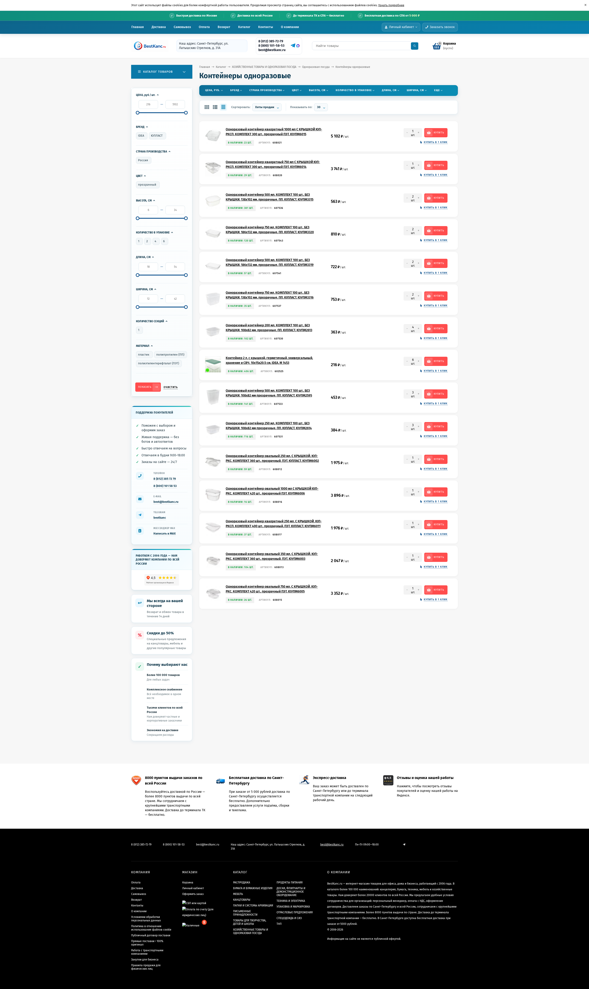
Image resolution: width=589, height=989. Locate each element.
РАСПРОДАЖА (241, 882)
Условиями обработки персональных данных (146, 918)
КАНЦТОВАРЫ (241, 899)
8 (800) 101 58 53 (165, 486)
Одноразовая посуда (316, 67)
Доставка (159, 27)
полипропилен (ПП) (170, 354)
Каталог (244, 27)
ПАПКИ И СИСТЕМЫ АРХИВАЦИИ (253, 905)
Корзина (187, 882)
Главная (137, 27)
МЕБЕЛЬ (238, 894)
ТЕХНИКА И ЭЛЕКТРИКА (291, 901)
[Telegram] (292, 45)
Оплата (204, 27)
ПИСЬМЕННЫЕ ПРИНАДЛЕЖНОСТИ (245, 913)
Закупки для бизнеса (145, 959)
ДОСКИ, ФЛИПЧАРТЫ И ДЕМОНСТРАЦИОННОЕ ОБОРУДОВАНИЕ (291, 892)
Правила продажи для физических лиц (146, 967)
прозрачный (147, 184)
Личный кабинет (193, 888)
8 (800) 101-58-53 (271, 46)
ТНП (279, 924)
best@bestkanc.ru (272, 50)
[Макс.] (298, 45)
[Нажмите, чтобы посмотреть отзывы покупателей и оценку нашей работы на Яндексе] (161, 580)
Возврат (224, 27)
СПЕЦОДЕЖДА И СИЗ (289, 918)
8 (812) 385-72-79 (270, 41)
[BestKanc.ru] (148, 45)
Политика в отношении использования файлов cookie (151, 928)
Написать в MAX (164, 533)
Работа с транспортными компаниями (147, 952)
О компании (290, 27)
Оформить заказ (193, 894)
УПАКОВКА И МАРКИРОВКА (293, 906)
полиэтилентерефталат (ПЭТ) (158, 363)
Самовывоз (182, 27)
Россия (143, 160)
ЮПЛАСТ (157, 135)
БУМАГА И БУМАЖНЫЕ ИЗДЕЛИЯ (252, 888)
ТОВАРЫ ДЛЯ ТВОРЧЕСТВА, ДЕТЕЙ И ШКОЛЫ (249, 922)
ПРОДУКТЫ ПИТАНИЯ (290, 882)
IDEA (141, 135)
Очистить (171, 387)
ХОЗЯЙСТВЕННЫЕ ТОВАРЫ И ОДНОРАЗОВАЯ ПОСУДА (264, 67)
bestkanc (159, 517)
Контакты (265, 27)
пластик (143, 354)
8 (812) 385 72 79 (164, 478)
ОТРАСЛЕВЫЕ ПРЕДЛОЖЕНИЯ (295, 912)
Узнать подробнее (391, 5)
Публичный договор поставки (150, 935)
